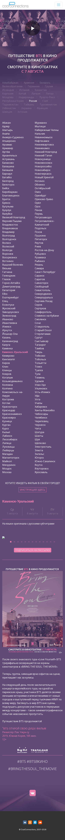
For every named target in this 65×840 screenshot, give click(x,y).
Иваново (7, 319)
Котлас (6, 403)
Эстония (22, 111)
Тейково (40, 355)
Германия (33, 86)
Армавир (7, 148)
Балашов (7, 170)
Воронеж (7, 253)
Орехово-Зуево (44, 199)
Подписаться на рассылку (32, 550)
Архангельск (9, 155)
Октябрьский (42, 188)
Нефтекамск (42, 141)
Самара (39, 268)
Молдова (7, 97)
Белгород (8, 181)
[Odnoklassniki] (30, 822)
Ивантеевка (9, 323)
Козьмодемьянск (12, 381)
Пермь (39, 213)
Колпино (7, 388)
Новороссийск (43, 166)
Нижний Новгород (46, 151)
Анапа (6, 133)
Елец (5, 301)
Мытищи (40, 126)
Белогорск (8, 184)
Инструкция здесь (32, 489)
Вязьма (6, 268)
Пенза (38, 210)
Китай (22, 93)
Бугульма (7, 206)
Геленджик (8, 275)
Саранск (39, 275)
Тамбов (39, 348)
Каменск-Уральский (15, 352)
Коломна (7, 384)
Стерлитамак (43, 334)
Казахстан (41, 90)
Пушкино (40, 235)
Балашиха (8, 166)
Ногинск (40, 181)
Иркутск (7, 330)
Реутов (39, 243)
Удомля (39, 381)
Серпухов (40, 308)
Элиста (39, 450)
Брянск (6, 202)
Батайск (7, 177)
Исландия (8, 90)
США (45, 101)
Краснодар (8, 410)
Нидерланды (26, 97)
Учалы (38, 403)
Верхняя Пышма (11, 221)
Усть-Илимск (42, 392)
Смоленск (40, 319)
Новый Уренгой (44, 177)
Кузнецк (7, 421)
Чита (38, 428)
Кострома (8, 399)
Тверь (38, 352)
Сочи (38, 323)
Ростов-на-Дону (44, 250)
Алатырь (7, 130)
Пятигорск (41, 239)
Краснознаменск (12, 414)
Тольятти (40, 363)
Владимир (8, 232)
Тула (37, 374)
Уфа (37, 395)
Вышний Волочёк (12, 264)
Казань (6, 337)
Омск (38, 192)
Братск (6, 199)
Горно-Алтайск (11, 283)
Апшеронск (9, 141)
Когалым (7, 377)
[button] (11, 541)
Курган (6, 425)
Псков (38, 232)
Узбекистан (9, 108)
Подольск (40, 228)
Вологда (7, 250)
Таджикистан (10, 104)
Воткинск (8, 261)
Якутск (39, 465)
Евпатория (8, 290)
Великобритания (12, 86)
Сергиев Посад (43, 301)
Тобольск (40, 359)
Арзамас (7, 144)
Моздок (7, 468)
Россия (33, 101)
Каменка (7, 348)
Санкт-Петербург (45, 272)
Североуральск (44, 297)
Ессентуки (8, 304)
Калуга (6, 344)
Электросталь (43, 446)
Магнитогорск (10, 457)
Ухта (37, 399)
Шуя (37, 439)
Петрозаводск (43, 217)
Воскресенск (9, 257)
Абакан (6, 122)
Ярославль (41, 472)
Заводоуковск (10, 312)
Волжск (6, 243)
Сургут (39, 337)
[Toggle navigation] (59, 5)
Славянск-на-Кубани (47, 315)
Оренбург (40, 195)
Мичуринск (9, 465)
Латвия (35, 93)
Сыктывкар (41, 341)
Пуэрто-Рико (47, 97)
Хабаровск (41, 406)
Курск (5, 428)
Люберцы (8, 450)
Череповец (41, 421)
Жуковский (8, 308)
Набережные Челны (46, 130)
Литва (49, 93)
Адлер (6, 126)
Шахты (39, 435)
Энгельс (39, 454)
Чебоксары (41, 414)
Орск (38, 206)
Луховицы (8, 446)
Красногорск (9, 406)
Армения (29, 82)
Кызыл (6, 432)
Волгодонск (9, 239)
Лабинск (7, 435)
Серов (38, 304)
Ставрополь (42, 326)
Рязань (39, 264)
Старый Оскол (43, 330)
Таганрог (40, 344)
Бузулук (6, 210)
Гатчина (7, 272)
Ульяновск (41, 388)
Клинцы (7, 370)
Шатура (39, 432)
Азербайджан (10, 82)
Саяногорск (41, 283)
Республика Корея (13, 101)
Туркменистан (48, 104)
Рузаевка (40, 257)
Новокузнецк (43, 159)
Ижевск (6, 326)
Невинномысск (44, 137)
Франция (42, 108)
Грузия (49, 86)
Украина (26, 108)
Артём (6, 151)
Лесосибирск (9, 439)
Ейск (5, 293)
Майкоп (7, 461)
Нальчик (40, 133)
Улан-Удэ (40, 384)
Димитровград (11, 286)
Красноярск (9, 417)
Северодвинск (43, 293)
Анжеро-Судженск (13, 137)
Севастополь (42, 290)
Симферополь (43, 312)
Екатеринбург (10, 297)
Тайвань (29, 104)
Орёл (38, 202)
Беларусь (45, 82)
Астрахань (8, 159)
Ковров (6, 374)
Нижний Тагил (43, 155)
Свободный (42, 286)
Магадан (7, 454)
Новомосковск (43, 162)
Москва (6, 472)
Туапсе (39, 370)
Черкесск (40, 425)
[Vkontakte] (32, 793)
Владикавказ (10, 228)
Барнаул (7, 173)
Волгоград (8, 235)
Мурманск (41, 122)
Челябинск (41, 417)
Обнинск (40, 184)
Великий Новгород (13, 217)
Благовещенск (11, 195)
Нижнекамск (42, 148)
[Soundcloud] (40, 822)
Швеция (7, 111)
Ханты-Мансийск (45, 410)
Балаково (8, 162)
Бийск (5, 188)
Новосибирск (42, 170)
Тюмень (40, 377)
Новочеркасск (43, 173)
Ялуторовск (42, 468)
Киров (6, 363)
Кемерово (8, 355)
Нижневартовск (44, 144)
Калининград (10, 341)
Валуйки (7, 213)
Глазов (6, 279)
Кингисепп (8, 359)
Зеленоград (9, 315)
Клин (5, 366)
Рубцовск (40, 253)
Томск (38, 366)
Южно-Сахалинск (45, 461)
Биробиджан (9, 192)
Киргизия (7, 93)
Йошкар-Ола (10, 334)
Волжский (8, 246)
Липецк (6, 443)
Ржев (38, 246)
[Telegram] (35, 822)
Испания (24, 90)
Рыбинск (40, 261)
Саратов (40, 279)
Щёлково (40, 443)
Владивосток (10, 224)
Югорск (39, 457)
